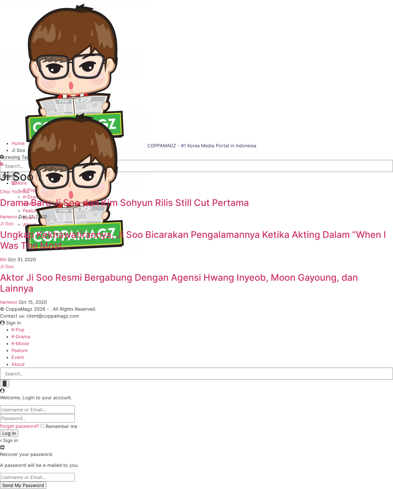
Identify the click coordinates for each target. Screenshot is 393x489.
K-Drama (21, 336)
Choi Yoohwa (14, 191)
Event (18, 357)
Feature (20, 350)
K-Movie (20, 343)
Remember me (61, 426)
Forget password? (19, 426)
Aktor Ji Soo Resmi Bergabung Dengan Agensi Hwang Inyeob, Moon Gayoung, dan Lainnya (179, 283)
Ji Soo (7, 223)
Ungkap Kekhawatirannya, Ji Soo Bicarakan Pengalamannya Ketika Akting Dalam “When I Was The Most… (193, 240)
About (18, 364)
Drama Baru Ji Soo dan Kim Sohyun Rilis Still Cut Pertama (124, 202)
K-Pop (18, 330)
